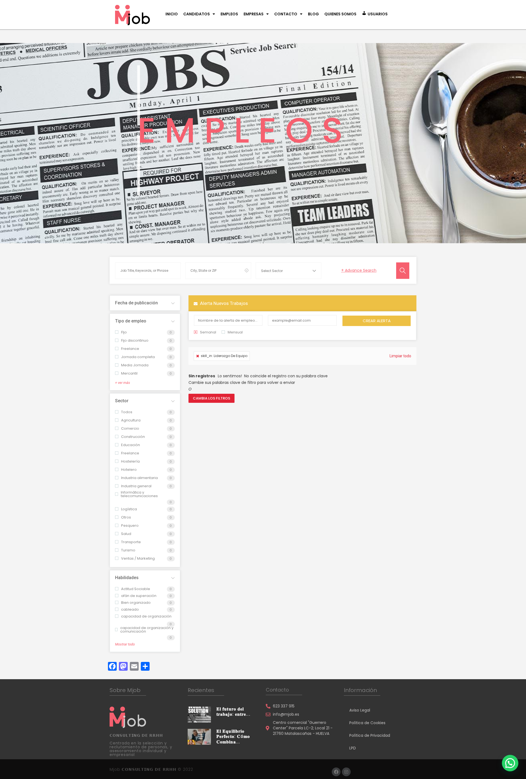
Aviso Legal (359, 710)
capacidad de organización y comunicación (146, 629)
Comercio (130, 428)
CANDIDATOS (196, 14)
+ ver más (122, 383)
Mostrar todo (125, 644)
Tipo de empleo (130, 321)
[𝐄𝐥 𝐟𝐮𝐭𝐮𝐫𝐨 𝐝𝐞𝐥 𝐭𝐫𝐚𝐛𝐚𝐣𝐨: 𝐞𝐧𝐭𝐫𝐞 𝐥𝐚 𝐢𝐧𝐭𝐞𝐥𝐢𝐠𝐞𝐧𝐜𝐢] (199, 714)
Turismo (128, 550)
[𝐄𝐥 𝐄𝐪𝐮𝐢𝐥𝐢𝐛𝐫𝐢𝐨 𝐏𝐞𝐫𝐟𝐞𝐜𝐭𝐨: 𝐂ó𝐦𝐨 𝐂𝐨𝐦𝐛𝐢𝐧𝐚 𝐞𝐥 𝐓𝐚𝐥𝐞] (199, 736)
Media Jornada (134, 365)
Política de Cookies (367, 723)
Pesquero (130, 525)
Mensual (235, 332)
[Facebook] (336, 771)
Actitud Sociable (135, 588)
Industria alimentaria (139, 478)
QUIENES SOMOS (340, 14)
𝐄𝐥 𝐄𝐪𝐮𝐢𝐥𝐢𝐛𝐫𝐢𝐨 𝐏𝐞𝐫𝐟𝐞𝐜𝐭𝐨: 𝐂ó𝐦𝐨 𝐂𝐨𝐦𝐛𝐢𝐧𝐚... (233, 736)
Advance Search (358, 270)
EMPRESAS (254, 14)
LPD (352, 748)
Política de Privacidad (369, 735)
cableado (130, 609)
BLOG (313, 14)
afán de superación (138, 595)
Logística (129, 509)
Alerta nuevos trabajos (223, 303)
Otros (126, 517)
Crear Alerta (377, 321)
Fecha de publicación (136, 302)
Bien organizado (136, 602)
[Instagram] (346, 771)
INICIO (171, 14)
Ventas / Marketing (138, 558)
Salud (126, 534)
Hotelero (129, 469)
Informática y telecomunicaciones (139, 494)
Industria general (136, 486)
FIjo (124, 332)
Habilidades (127, 577)
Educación (130, 445)
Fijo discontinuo (134, 340)
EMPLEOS (229, 14)
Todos (126, 412)
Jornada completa (138, 357)
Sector (121, 400)
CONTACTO (285, 14)
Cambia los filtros (211, 398)
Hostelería (130, 461)
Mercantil (129, 373)
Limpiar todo (400, 356)
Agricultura (131, 420)
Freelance (130, 348)
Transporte (131, 542)
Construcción (133, 436)
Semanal (208, 332)
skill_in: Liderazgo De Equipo (224, 355)
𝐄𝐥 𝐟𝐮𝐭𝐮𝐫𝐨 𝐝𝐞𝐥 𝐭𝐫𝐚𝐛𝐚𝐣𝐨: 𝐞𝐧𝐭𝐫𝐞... (233, 711)
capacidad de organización (146, 616)
